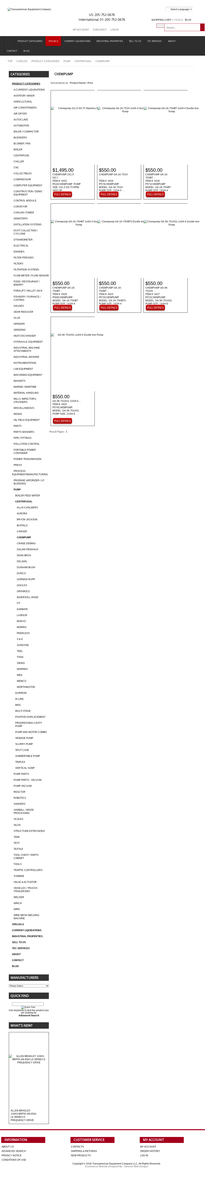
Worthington (26, 687)
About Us (8, 1146)
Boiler (18, 149)
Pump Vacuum (23, 786)
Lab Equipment (23, 369)
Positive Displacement (30, 717)
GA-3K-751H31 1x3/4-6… (66, 407)
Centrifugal (82, 61)
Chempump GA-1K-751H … (113, 182)
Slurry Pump (24, 744)
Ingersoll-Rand (27, 597)
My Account (81, 29)
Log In (115, 29)
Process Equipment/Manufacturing (30, 473)
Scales (18, 819)
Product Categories (30, 40)
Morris (21, 627)
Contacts (77, 1146)
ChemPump (24, 537)
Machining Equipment (28, 375)
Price (90, 83)
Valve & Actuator (25, 882)
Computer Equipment (28, 185)
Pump (66, 61)
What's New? (21, 1025)
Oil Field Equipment (27, 420)
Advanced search (14, 1151)
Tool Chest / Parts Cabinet (26, 857)
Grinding (20, 329)
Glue (17, 317)
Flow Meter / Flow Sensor (31, 275)
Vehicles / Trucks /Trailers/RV (25, 890)
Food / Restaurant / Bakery (27, 283)
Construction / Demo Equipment (28, 193)
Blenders (20, 137)
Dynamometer (23, 239)
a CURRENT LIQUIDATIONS (29, 89)
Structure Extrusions (29, 831)
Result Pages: (57, 431)
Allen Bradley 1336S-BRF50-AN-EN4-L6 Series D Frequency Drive (24, 1115)
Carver (22, 531)
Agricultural (23, 101)
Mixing (18, 414)
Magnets (19, 381)
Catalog (21, 61)
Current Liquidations (77, 40)
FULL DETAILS (62, 194)
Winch (18, 903)
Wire (17, 909)
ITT (18, 603)
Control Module (25, 200)
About (172, 40)
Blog (26, 50)
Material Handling (26, 392)
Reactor (19, 792)
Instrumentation (25, 363)
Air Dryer (20, 113)
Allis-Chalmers (27, 507)
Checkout (100, 29)
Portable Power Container (25, 452)
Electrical (21, 245)
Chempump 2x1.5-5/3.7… (66, 182)
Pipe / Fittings (22, 438)
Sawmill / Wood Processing (24, 811)
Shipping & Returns (84, 1151)
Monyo (21, 621)
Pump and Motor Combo (31, 732)
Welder (19, 897)
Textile (18, 849)
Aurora (22, 513)
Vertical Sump (25, 768)
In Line (19, 699)
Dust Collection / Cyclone (25, 232)
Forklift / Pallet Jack (28, 290)
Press (18, 465)
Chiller (19, 161)
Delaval (22, 561)
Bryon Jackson (27, 519)
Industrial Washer (26, 357)
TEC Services (154, 40)
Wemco (21, 681)
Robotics (20, 798)
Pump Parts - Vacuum (27, 780)
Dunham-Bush (26, 567)
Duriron (21, 693)
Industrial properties (109, 40)
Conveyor (20, 206)
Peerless (23, 633)
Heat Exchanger (25, 335)
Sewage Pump (24, 738)
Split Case (22, 750)
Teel (20, 651)
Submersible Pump (27, 756)
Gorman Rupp (26, 579)
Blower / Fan (22, 143)
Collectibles (23, 173)
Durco (21, 573)
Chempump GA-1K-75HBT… (158, 184)
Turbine (19, 876)
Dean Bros (24, 555)
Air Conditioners (25, 107)
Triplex (20, 762)
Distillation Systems (27, 224)
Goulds (22, 585)
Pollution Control (27, 444)
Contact (12, 50)
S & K (20, 639)
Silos (17, 825)
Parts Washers (24, 432)
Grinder (19, 323)
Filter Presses (24, 257)
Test (17, 843)
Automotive (21, 125)
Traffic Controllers (28, 870)
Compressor (22, 179)
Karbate (22, 609)
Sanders (19, 804)
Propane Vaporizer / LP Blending (29, 482)
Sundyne (23, 645)
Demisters (21, 218)
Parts (17, 426)
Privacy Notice (12, 1155)
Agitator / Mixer (24, 95)
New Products (81, 1155)
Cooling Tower (24, 212)
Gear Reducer (23, 312)
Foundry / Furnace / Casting (27, 298)
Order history (150, 1151)
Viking (21, 663)
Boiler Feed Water (27, 495)
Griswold (23, 591)
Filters (18, 263)
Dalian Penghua (27, 549)
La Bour (22, 615)
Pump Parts (21, 774)
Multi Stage (23, 711)
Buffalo (22, 525)
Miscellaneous (24, 408)
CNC (16, 167)
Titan (20, 657)
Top (10, 61)
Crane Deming (26, 543)
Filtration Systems (26, 269)
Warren (22, 669)
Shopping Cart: (161, 20)
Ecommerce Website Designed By (103, 1166)
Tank (17, 837)
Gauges (19, 306)
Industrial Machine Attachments (27, 349)
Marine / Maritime (25, 387)
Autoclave (21, 119)
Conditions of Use (14, 1159)
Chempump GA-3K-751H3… (158, 297)
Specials (53, 40)
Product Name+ (78, 83)
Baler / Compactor (26, 131)
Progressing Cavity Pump (28, 725)
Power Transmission (27, 459)
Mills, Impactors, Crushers (25, 400)
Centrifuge (21, 155)
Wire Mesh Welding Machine (26, 917)
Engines (19, 251)
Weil (20, 675)
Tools (18, 864)
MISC (18, 705)
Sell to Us (135, 40)
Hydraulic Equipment (28, 341)
